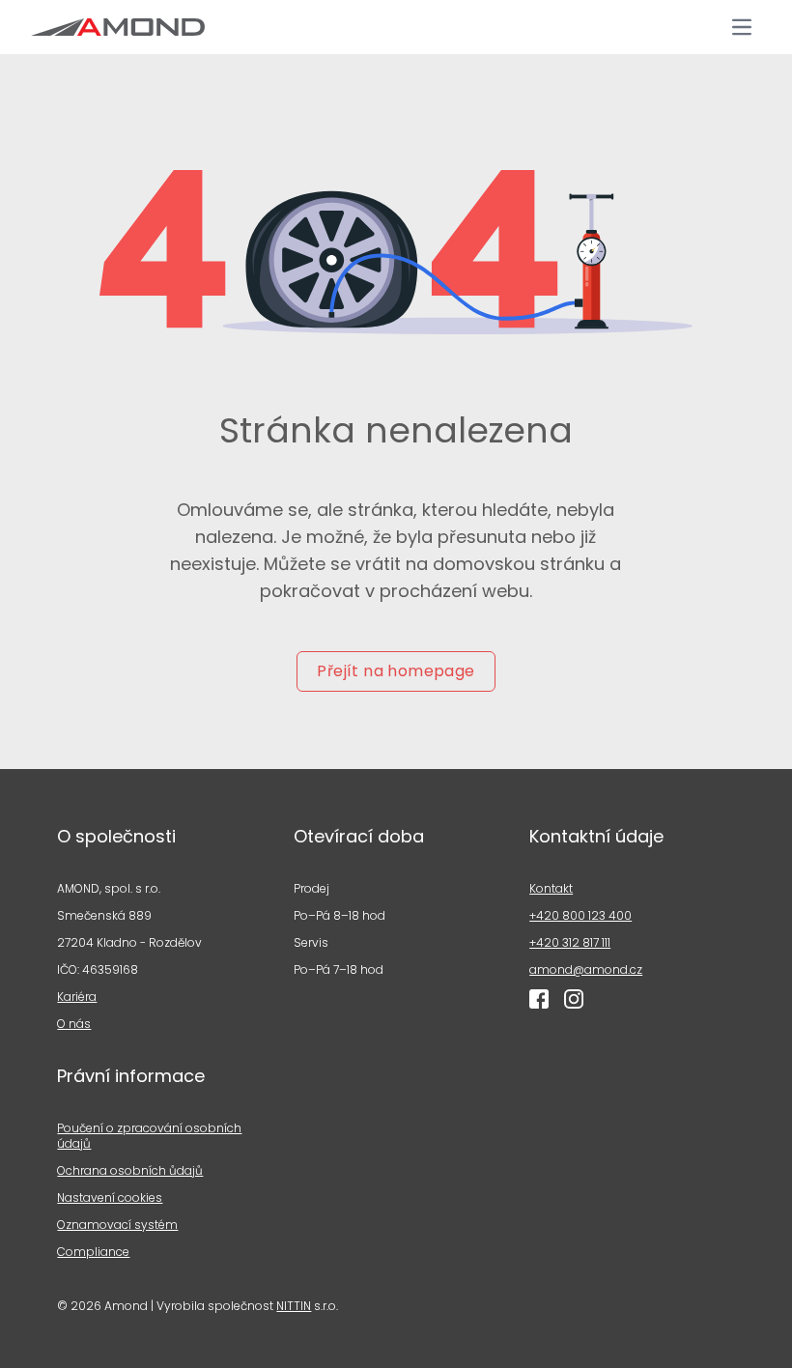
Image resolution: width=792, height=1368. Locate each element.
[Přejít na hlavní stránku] (118, 27)
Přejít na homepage (395, 671)
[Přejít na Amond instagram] (573, 999)
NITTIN (293, 1305)
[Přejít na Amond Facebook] (539, 999)
